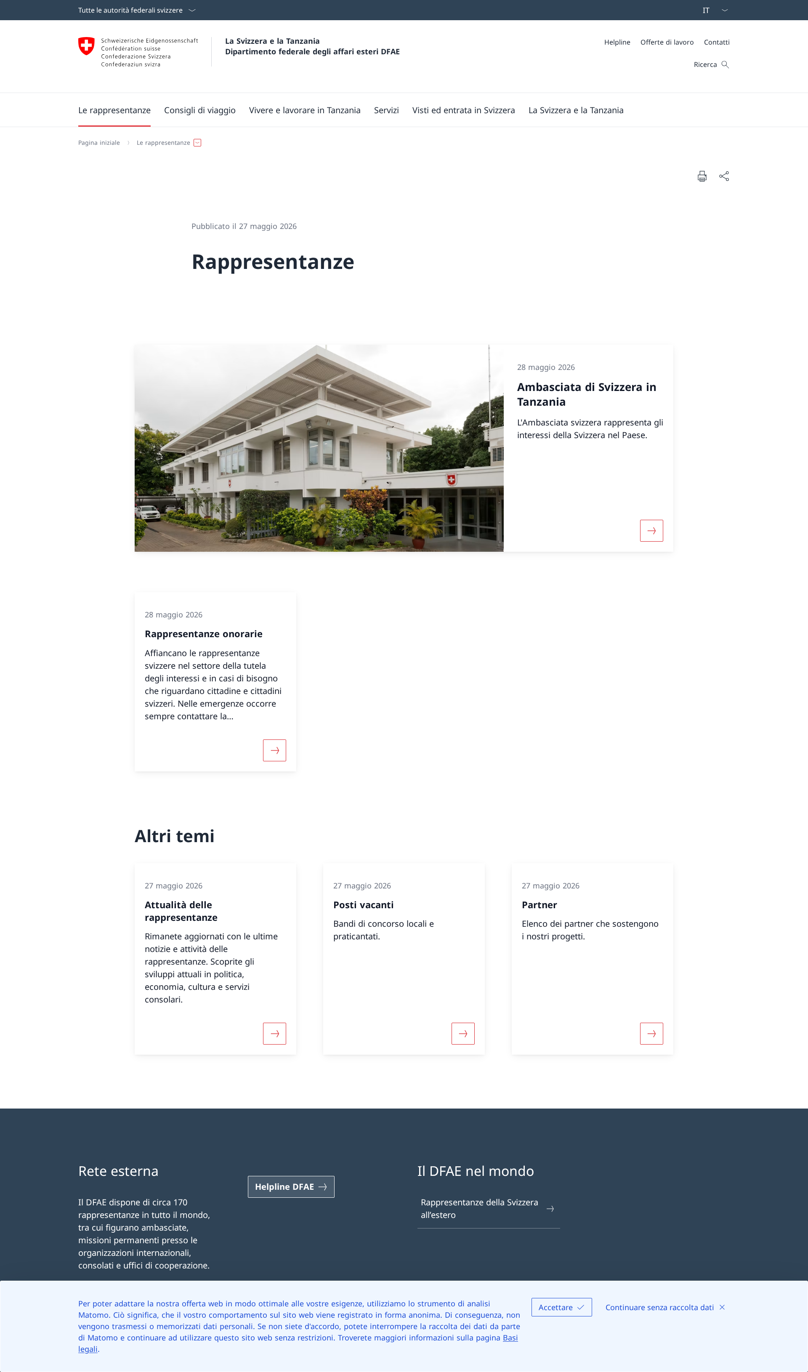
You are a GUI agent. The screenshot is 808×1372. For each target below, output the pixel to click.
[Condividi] (724, 176)
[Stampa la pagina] (702, 176)
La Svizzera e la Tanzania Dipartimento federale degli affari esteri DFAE (312, 46)
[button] (114, 110)
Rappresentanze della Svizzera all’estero (479, 1208)
